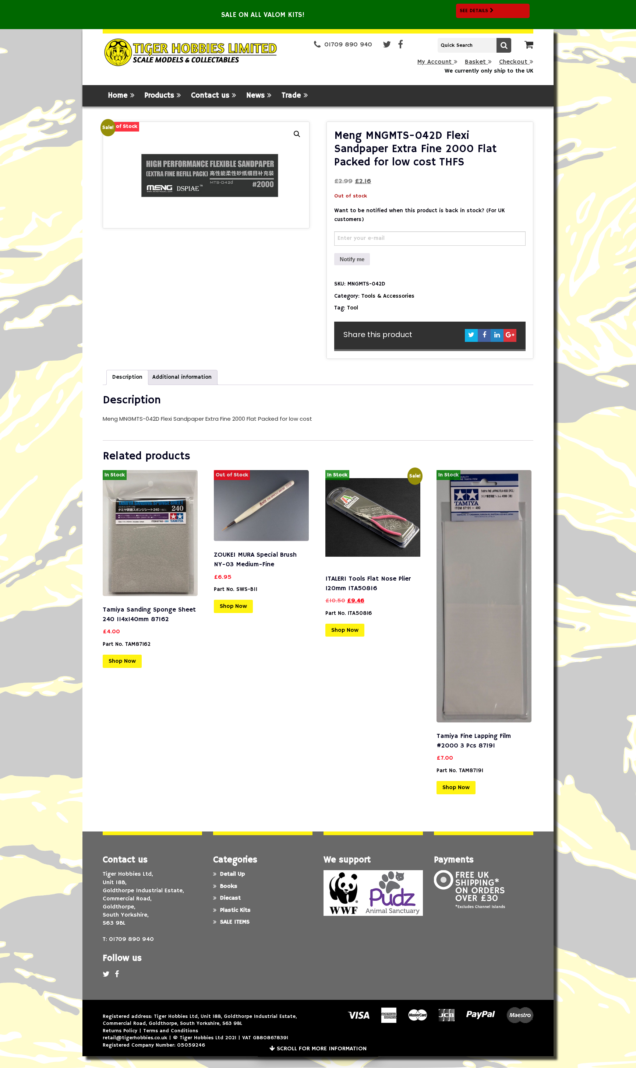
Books (228, 886)
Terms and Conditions (170, 1030)
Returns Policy (120, 1030)
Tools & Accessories (387, 296)
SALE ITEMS (235, 922)
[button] (297, 134)
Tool (352, 307)
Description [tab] (127, 377)
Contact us (211, 95)
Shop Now (122, 661)
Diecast (230, 898)
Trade (293, 95)
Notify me (352, 259)
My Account (435, 62)
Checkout (514, 62)
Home (119, 95)
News (256, 95)
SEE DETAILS (475, 10)
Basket (476, 62)
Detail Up (232, 874)
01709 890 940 (348, 45)
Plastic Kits (235, 910)
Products (161, 95)
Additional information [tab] (182, 377)
